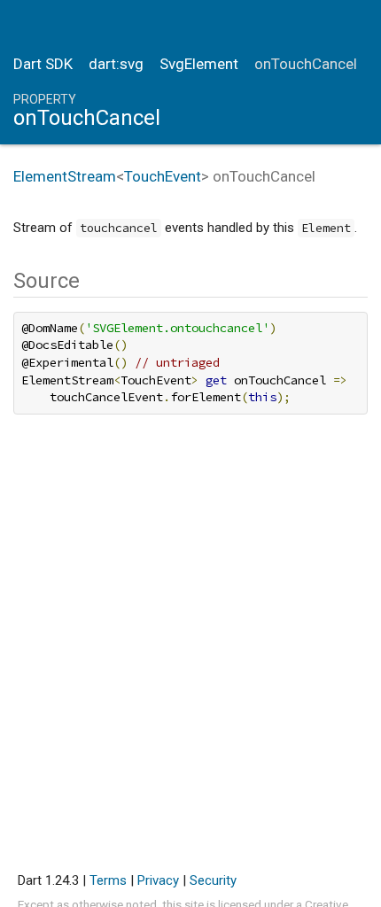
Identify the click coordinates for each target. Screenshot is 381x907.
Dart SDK (43, 64)
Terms (108, 880)
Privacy (158, 880)
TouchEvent (162, 176)
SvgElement (198, 64)
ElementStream (64, 176)
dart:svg (116, 64)
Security (213, 880)
